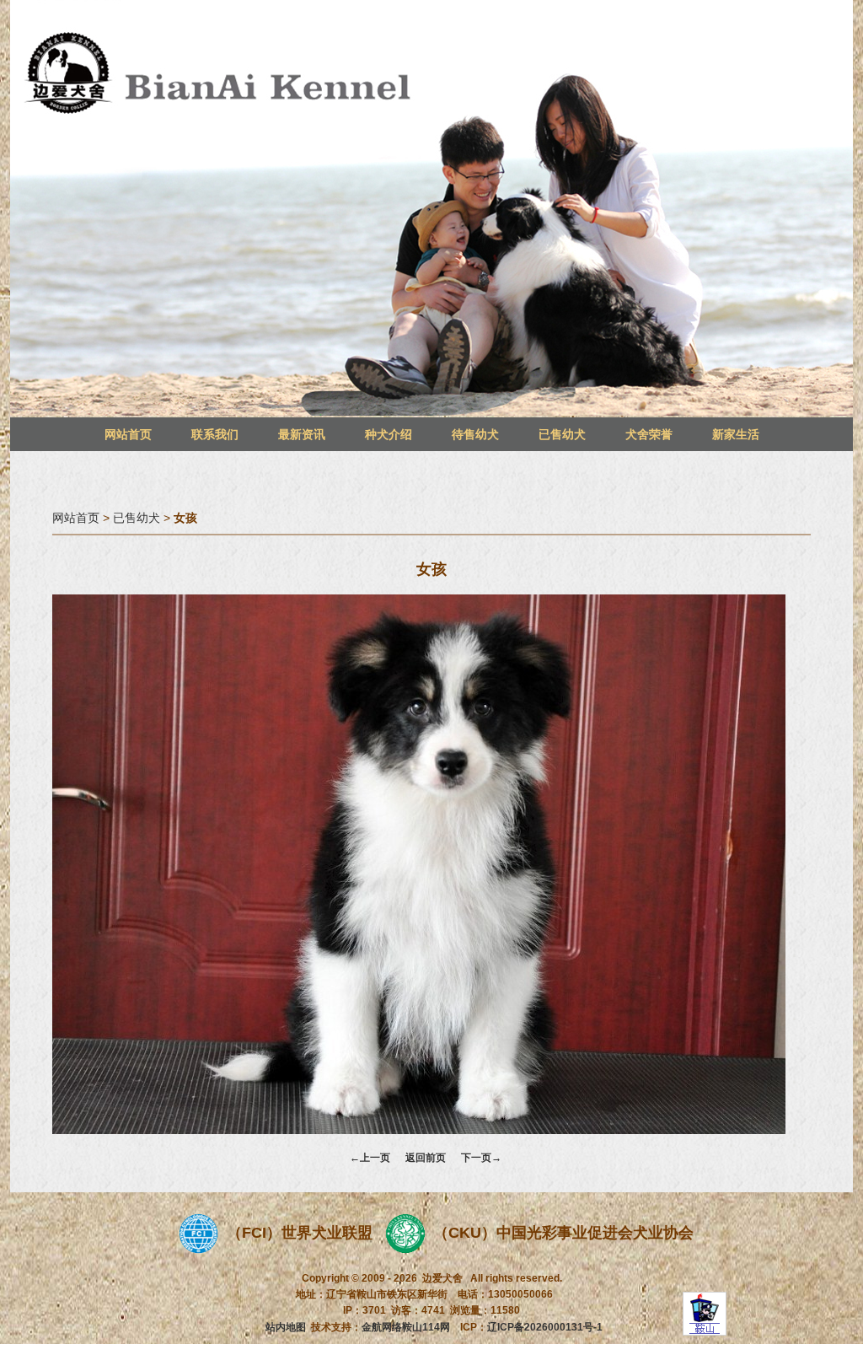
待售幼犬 (475, 434)
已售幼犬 (562, 434)
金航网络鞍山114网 (406, 1327)
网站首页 (128, 434)
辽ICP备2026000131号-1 (545, 1327)
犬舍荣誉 (649, 434)
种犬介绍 (388, 434)
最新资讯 (301, 434)
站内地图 (285, 1327)
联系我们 (215, 434)
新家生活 (735, 434)
